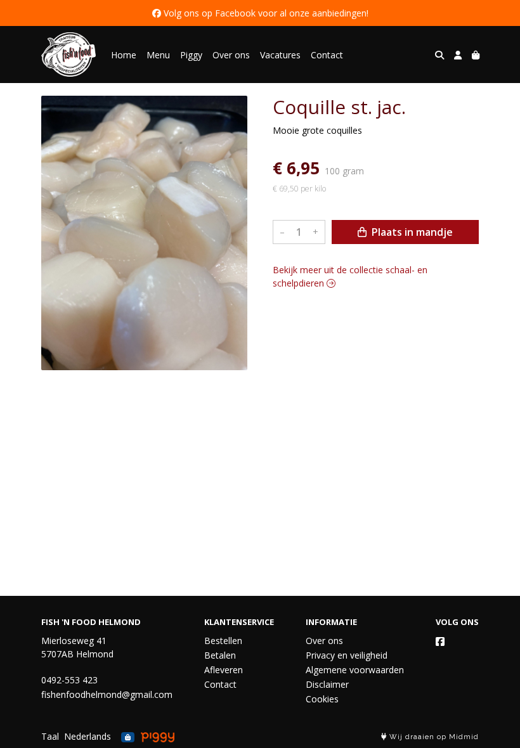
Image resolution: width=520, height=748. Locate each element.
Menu (158, 55)
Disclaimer (327, 684)
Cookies (322, 699)
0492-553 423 (69, 680)
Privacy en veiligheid (346, 655)
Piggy (191, 55)
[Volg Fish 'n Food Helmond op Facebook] (440, 641)
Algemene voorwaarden (355, 670)
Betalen (220, 655)
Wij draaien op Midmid (433, 737)
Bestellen (223, 641)
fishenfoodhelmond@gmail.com (106, 694)
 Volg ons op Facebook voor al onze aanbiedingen (259, 13)
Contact (327, 55)
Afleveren (223, 670)
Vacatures (280, 55)
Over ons (231, 55)
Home (123, 55)
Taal (50, 736)
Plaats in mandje (411, 232)
